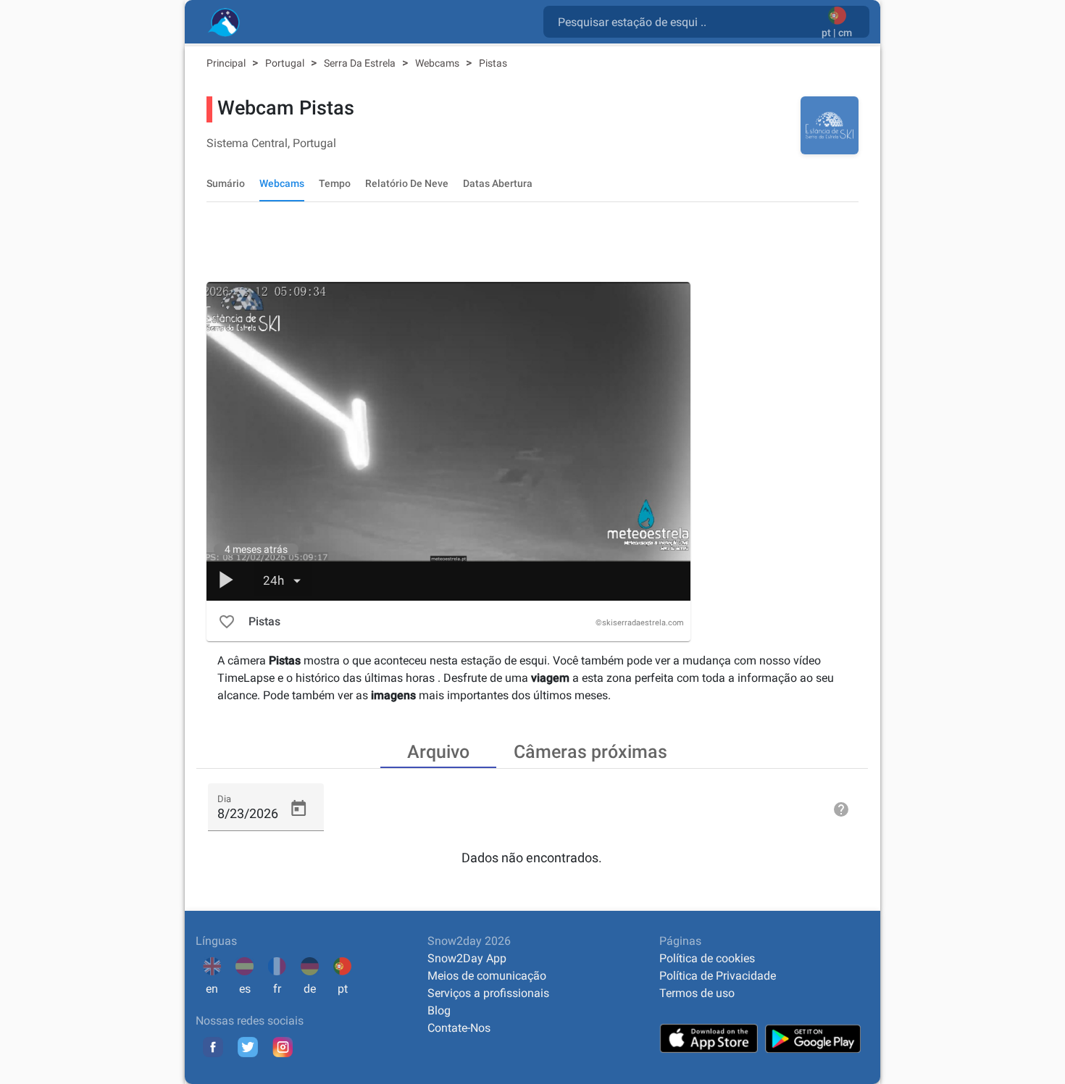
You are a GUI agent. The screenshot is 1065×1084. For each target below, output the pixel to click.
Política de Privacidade (717, 976)
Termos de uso (697, 993)
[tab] (438, 750)
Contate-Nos (458, 1028)
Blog (439, 1010)
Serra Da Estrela (361, 63)
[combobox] (685, 21)
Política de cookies (707, 958)
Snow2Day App (466, 958)
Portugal (285, 63)
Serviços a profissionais (488, 993)
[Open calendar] (298, 809)
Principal (227, 63)
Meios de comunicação (486, 976)
